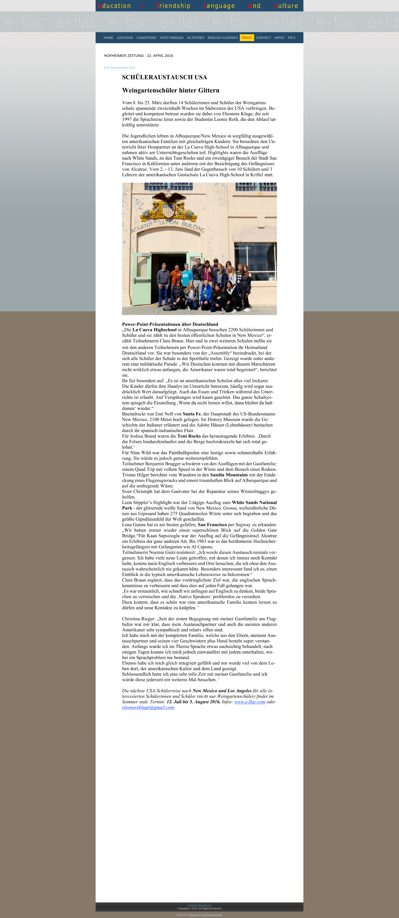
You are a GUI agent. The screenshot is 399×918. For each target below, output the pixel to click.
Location (125, 37)
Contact (263, 37)
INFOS (279, 37)
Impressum (205, 905)
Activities (195, 37)
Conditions (146, 37)
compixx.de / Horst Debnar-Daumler (205, 915)
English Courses (223, 37)
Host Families (171, 37)
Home (108, 37)
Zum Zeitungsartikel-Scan (119, 67)
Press (247, 37)
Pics (291, 37)
